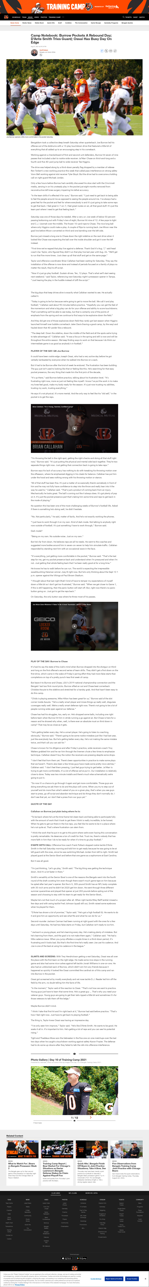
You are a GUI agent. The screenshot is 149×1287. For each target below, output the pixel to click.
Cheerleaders (65, 1226)
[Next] (90, 1117)
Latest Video (46, 1203)
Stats (9, 1214)
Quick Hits (28, 1224)
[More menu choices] (63, 17)
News (139, 1203)
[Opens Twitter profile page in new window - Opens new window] (41, 55)
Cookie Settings (96, 1279)
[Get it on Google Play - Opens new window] (82, 1259)
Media (27, 1206)
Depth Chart (9, 1222)
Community (27, 1215)
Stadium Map (102, 1228)
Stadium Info (102, 1203)
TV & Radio (83, 1206)
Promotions (83, 1224)
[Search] (123, 17)
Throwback (65, 1215)
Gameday (65, 1208)
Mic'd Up (46, 1223)
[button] (74, 428)
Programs (140, 1206)
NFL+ (83, 1228)
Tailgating (102, 1210)
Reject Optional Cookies (114, 1279)
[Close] (145, 1278)
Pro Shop (102, 1219)
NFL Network (46, 1246)
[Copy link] (115, 51)
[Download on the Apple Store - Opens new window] (67, 1258)
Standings (83, 1221)
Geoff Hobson (44, 50)
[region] (74, 1279)
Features (46, 1237)
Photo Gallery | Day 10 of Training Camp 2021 (58, 1059)
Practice (64, 1212)
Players (9, 1206)
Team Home (9, 1203)
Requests (140, 1215)
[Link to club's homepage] (6, 17)
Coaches (9, 1210)
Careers (9, 1239)
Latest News (27, 1203)
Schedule (83, 1203)
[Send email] (110, 52)
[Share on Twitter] (106, 52)
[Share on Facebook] (102, 52)
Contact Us (9, 1235)
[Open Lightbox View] (74, 1096)
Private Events (102, 1237)
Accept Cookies (132, 1279)
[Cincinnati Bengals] (74, 1268)
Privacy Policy (20, 1285)
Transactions (9, 1226)
